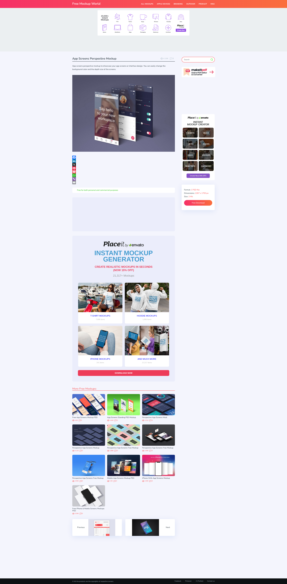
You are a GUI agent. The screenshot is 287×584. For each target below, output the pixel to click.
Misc (213, 4)
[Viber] (123, 179)
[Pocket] (123, 172)
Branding (178, 4)
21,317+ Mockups (123, 275)
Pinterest (188, 581)
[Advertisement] (143, 43)
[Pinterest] (123, 168)
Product (203, 4)
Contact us (211, 581)
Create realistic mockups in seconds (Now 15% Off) (123, 268)
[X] (123, 164)
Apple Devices (163, 4)
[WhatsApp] (123, 175)
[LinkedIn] (123, 161)
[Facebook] (123, 157)
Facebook (178, 581)
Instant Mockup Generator (123, 256)
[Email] (123, 182)
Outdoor (190, 4)
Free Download (198, 203)
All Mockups (147, 4)
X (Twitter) (199, 581)
